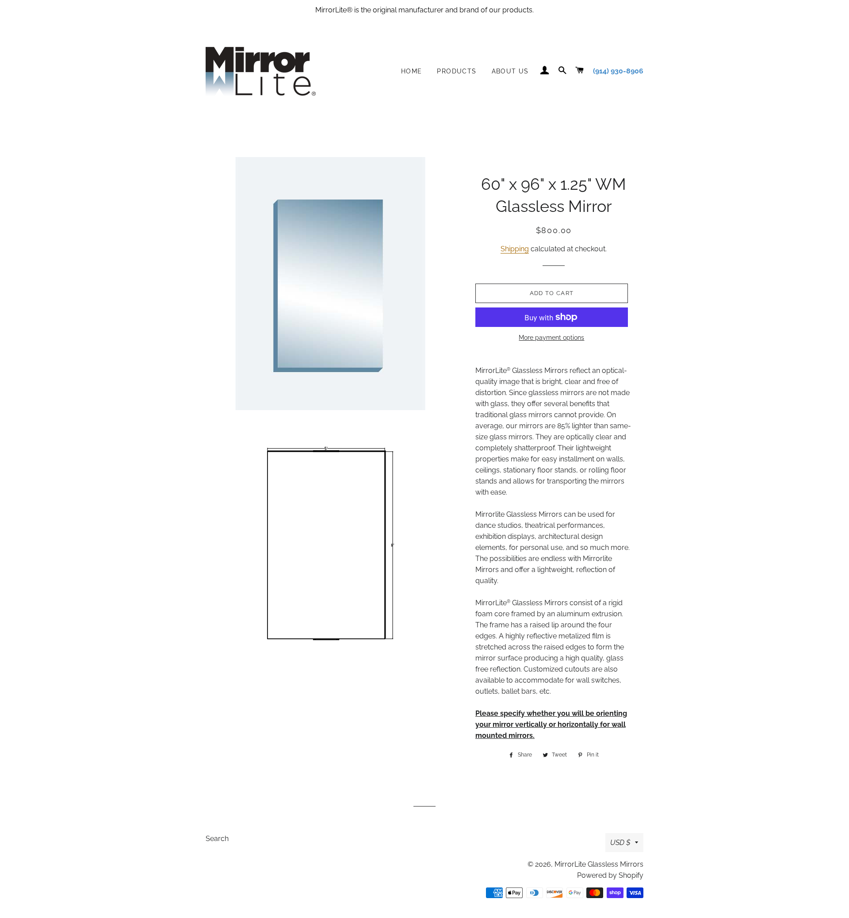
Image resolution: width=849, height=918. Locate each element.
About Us (510, 71)
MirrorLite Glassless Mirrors (599, 864)
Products (456, 71)
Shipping (515, 249)
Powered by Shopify (610, 875)
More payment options (551, 337)
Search (217, 838)
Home (411, 71)
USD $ (620, 842)
